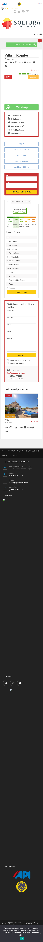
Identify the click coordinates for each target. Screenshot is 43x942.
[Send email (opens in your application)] (27, 11)
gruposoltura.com (16, 489)
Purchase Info (21, 150)
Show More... (21, 292)
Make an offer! (21, 167)
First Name (10, 311)
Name (8, 175)
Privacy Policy (15, 451)
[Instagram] (13, 683)
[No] (40, 933)
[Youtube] (20, 683)
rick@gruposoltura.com (16, 373)
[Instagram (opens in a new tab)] (19, 11)
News (4, 455)
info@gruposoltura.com (18, 482)
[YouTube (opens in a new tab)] (23, 11)
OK (22, 938)
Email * (9, 325)
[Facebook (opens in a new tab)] (15, 11)
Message (9, 338)
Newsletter (32, 451)
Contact (15, 455)
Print (21, 144)
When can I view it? (17, 363)
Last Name (10, 318)
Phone (9, 331)
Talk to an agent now (21, 45)
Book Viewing (21, 161)
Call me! (21, 155)
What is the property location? (22, 360)
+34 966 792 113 (11, 9)
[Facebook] (6, 683)
